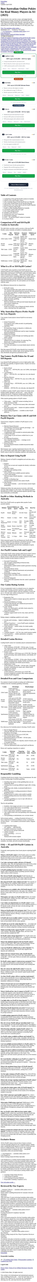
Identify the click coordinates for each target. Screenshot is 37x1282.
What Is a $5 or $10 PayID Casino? (17, 39)
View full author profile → (8, 1182)
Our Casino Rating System (22, 47)
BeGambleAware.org (18, 189)
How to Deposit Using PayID (27, 44)
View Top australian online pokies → (11, 28)
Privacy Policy (5, 1268)
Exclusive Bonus (12, 51)
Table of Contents (6, 38)
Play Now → (18, 72)
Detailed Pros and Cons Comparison (20, 48)
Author (3, 3)
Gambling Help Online (10, 1259)
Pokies (4, 1)
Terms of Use (12, 1268)
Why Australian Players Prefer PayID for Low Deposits (16, 40)
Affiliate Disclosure (22, 1268)
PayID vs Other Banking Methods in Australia (14, 45)
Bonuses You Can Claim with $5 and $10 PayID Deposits (18, 43)
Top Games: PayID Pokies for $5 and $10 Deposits (18, 41)
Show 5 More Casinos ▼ (18, 184)
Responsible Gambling (7, 50)
